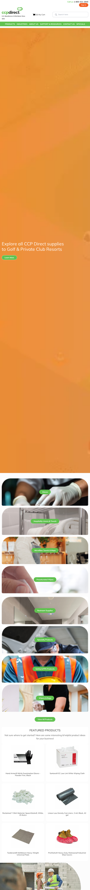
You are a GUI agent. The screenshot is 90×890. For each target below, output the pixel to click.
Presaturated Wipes (45, 579)
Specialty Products (45, 640)
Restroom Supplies (45, 610)
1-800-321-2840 (81, 2)
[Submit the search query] (56, 14)
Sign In (83, 5)
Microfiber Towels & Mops (45, 550)
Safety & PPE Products (45, 669)
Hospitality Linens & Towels (45, 521)
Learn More (9, 257)
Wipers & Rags (45, 698)
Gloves (45, 492)
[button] (10, 24)
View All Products (45, 719)
